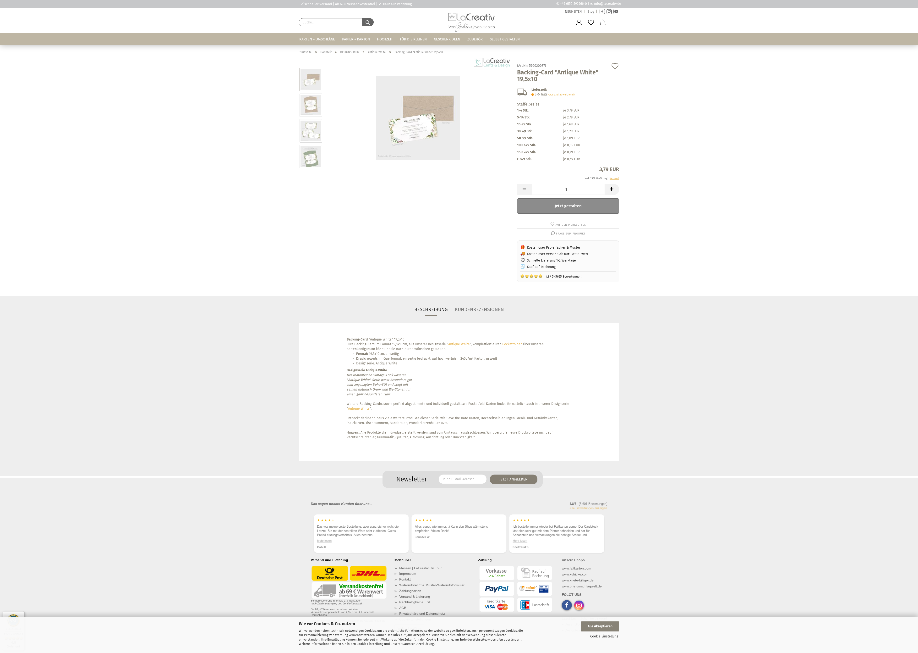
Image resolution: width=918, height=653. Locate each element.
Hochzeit (385, 39)
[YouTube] (616, 12)
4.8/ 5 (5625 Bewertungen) (551, 276)
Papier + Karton (356, 39)
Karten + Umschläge (317, 39)
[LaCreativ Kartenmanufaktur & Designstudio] (472, 23)
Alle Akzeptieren (600, 626)
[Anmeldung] (579, 22)
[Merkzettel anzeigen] (591, 22)
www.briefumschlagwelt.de (582, 586)
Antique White (459, 344)
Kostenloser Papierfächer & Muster (553, 248)
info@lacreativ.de (607, 4)
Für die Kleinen (413, 39)
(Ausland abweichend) (561, 94)
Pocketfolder (511, 344)
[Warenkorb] (603, 22)
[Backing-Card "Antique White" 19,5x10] (418, 118)
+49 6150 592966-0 (573, 4)
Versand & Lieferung (414, 596)
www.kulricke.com (575, 574)
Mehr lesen (324, 540)
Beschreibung (431, 309)
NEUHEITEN (573, 12)
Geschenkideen (447, 39)
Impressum (407, 573)
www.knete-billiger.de (578, 580)
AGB (402, 608)
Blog (590, 12)
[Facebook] (602, 12)
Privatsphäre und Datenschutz (422, 613)
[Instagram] (609, 12)
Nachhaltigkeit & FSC (415, 602)
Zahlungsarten (410, 591)
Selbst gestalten (505, 39)
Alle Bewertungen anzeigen (588, 508)
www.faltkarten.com (576, 568)
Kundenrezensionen (479, 309)
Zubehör (475, 39)
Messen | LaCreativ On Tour (420, 568)
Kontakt (405, 579)
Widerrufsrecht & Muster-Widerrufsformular (431, 585)
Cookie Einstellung (604, 636)
